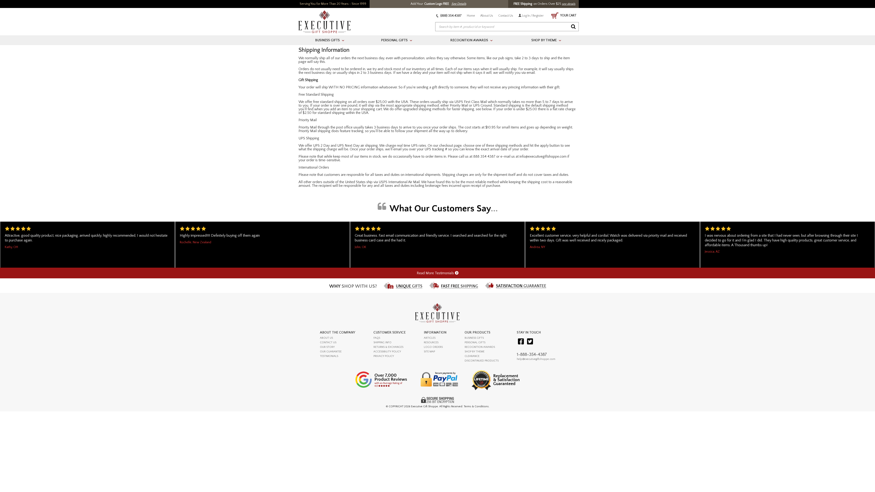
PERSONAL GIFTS (475, 342)
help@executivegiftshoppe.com (536, 359)
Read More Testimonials (436, 273)
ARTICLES (429, 337)
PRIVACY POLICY (383, 356)
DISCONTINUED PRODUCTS (482, 360)
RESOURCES (431, 342)
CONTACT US (328, 342)
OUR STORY (327, 347)
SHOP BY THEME (474, 351)
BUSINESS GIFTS (474, 337)
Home (471, 16)
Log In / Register (532, 16)
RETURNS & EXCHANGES (388, 347)
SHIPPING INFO (382, 342)
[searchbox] (507, 26)
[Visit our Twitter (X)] (530, 342)
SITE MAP (429, 351)
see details (568, 3)
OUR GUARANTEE (331, 351)
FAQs (376, 337)
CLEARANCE (472, 356)
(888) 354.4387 (451, 16)
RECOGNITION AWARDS (480, 347)
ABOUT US (326, 337)
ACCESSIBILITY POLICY (387, 351)
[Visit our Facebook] (521, 342)
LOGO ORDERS (433, 347)
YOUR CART (568, 15)
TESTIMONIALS (329, 356)
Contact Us (505, 16)
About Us (486, 16)
